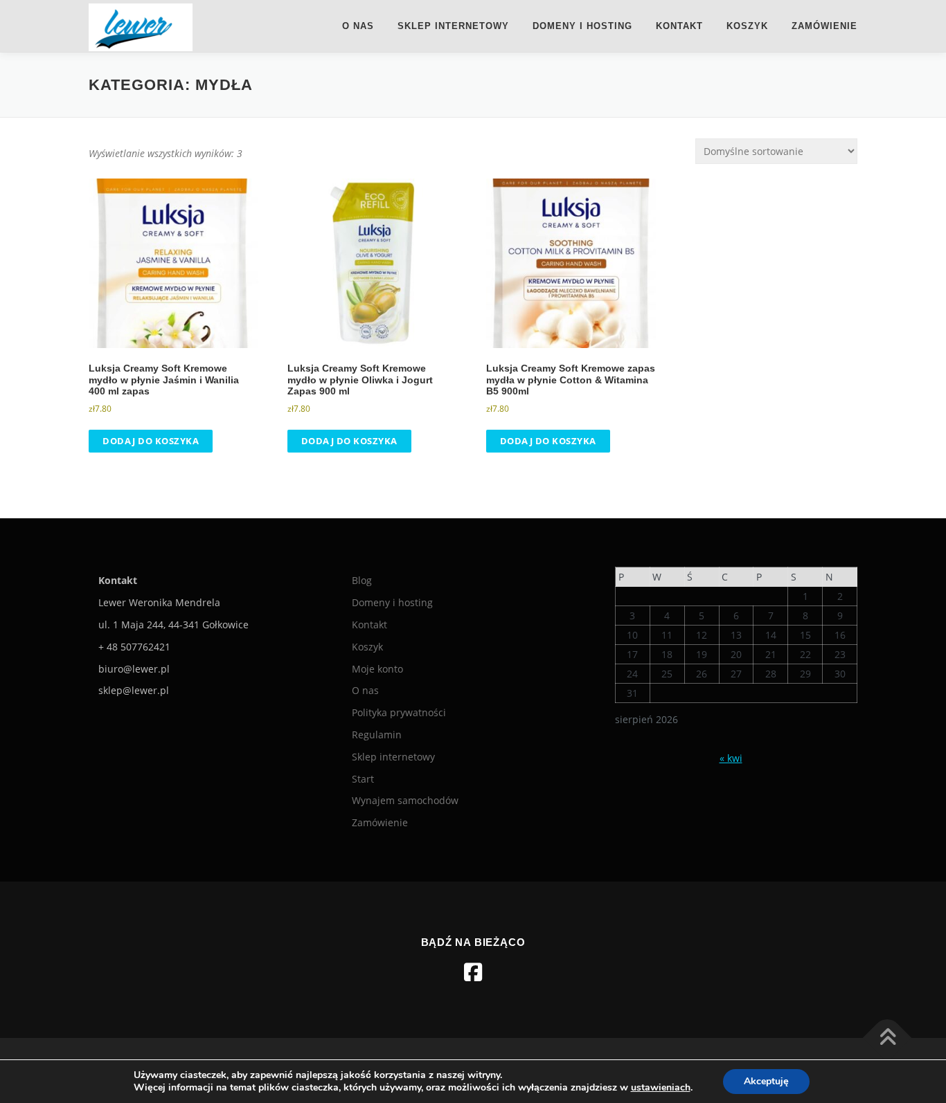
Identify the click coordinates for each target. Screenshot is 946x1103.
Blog (362, 580)
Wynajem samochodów (405, 800)
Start (363, 778)
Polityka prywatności (399, 712)
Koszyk (747, 26)
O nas (358, 26)
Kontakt (679, 26)
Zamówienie (824, 26)
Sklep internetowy (453, 26)
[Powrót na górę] (887, 1038)
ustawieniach (660, 1088)
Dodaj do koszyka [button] (150, 441)
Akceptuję (766, 1081)
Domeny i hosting (582, 26)
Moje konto (377, 668)
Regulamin (377, 734)
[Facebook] (473, 972)
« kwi (731, 758)
